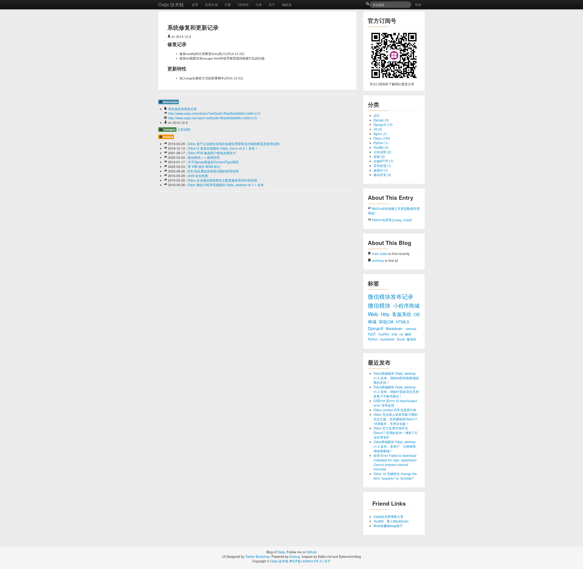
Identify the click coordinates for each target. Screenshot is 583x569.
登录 (418, 4)
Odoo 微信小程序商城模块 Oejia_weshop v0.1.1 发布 (226, 184)
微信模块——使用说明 (204, 157)
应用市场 (211, 4)
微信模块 (380, 305)
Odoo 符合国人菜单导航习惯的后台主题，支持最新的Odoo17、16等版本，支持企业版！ (396, 419)
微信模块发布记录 (390, 296)
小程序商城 (406, 305)
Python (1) (381, 142)
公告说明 (183, 129)
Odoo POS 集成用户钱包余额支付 (212, 153)
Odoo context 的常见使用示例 (394, 410)
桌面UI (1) (380, 170)
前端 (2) (379, 156)
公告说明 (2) (382, 152)
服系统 (411, 339)
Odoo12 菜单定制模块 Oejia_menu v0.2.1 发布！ (223, 148)
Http (386, 314)
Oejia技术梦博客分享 (388, 516)
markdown (388, 339)
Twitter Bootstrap (257, 556)
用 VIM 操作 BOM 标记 (204, 166)
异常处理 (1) (382, 165)
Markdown (394, 328)
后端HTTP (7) (383, 161)
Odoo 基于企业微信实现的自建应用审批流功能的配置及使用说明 (233, 143)
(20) (376, 115)
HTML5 (402, 322)
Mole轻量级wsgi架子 (388, 525)
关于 (272, 4)
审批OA (387, 321)
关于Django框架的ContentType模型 (213, 162)
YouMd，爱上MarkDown (391, 521)
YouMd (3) (381, 147)
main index (380, 253)
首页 (195, 4)
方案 (228, 4)
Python (373, 339)
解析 (408, 334)
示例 (394, 334)
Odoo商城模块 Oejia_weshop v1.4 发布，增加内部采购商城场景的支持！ (396, 378)
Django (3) (381, 120)
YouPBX (384, 334)
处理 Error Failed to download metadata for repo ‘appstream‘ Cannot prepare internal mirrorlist (395, 462)
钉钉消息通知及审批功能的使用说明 (213, 171)
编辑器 (287, 4)
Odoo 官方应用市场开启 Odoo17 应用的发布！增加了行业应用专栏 (395, 432)
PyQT (372, 334)
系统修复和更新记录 (182, 109)
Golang (294, 556)
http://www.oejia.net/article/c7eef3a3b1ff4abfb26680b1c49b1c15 (214, 113)
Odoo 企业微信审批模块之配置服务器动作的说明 (222, 180)
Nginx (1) (380, 133)
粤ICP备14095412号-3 (305, 561)
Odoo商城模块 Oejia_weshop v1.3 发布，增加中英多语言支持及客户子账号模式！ (396, 391)
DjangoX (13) (383, 124)
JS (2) (377, 129)
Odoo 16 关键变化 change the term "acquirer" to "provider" (395, 476)
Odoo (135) (381, 138)
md (401, 334)
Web (374, 313)
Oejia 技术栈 (171, 4)
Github (312, 552)
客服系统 (402, 314)
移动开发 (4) (382, 174)
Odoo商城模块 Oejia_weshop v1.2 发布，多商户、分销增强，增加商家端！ (396, 446)
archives (378, 260)
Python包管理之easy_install (392, 220)
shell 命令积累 (198, 175)
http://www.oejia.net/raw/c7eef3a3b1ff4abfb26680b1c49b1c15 (212, 118)
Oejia (281, 552)
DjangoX (376, 328)
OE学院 (243, 4)
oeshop (411, 328)
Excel (401, 339)
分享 (259, 4)
